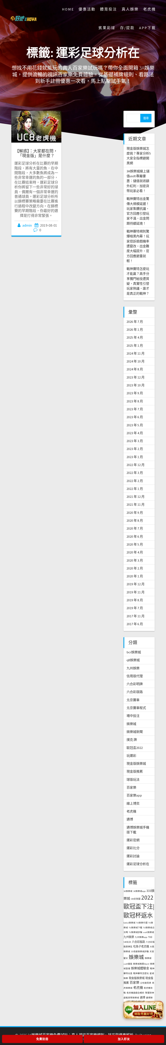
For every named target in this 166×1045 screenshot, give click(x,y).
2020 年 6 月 (135, 536)
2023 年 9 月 (135, 393)
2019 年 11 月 (136, 592)
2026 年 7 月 (135, 322)
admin (27, 225)
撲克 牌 (132, 740)
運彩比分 (133, 848)
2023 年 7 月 (135, 409)
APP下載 (147, 28)
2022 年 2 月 (135, 481)
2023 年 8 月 (135, 401)
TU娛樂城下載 (135, 927)
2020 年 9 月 (135, 513)
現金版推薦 (135, 771)
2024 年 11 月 (136, 353)
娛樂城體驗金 (140, 968)
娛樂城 (131, 724)
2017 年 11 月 (136, 616)
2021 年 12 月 (136, 497)
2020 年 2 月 (135, 568)
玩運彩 (131, 756)
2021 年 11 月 (136, 504)
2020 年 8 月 (135, 520)
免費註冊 (42, 1039)
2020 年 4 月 (135, 552)
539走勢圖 (135, 899)
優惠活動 (87, 9)
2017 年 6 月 (135, 624)
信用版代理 (135, 676)
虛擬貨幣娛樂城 (131, 997)
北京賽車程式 (136, 708)
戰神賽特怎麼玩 (141, 973)
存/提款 (127, 28)
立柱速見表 (145, 983)
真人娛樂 (130, 9)
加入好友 (124, 1039)
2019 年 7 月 (135, 608)
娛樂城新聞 (135, 732)
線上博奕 (133, 803)
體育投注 (108, 9)
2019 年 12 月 (136, 584)
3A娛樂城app (139, 891)
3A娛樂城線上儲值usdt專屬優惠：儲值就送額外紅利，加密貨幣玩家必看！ (138, 181)
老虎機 (149, 9)
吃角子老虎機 (141, 946)
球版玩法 (133, 779)
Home (68, 9)
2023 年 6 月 (135, 417)
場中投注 (133, 716)
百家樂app (134, 795)
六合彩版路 (135, 692)
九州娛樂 (133, 668)
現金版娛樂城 (136, 763)
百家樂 (131, 787)
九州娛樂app (141, 937)
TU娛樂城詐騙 (135, 932)
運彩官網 (133, 840)
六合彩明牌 (135, 684)
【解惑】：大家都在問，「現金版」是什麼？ (36, 153)
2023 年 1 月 (135, 457)
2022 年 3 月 (135, 473)
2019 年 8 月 (135, 600)
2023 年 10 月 (136, 385)
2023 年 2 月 (135, 449)
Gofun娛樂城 (129, 922)
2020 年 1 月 (135, 576)
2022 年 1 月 (135, 489)
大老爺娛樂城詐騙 (140, 951)
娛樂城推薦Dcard (141, 964)
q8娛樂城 (133, 660)
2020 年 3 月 (135, 560)
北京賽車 (133, 700)
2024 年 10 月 (136, 361)
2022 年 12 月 (136, 465)
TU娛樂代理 (142, 922)
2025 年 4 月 (135, 337)
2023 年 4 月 (135, 433)
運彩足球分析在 (138, 864)
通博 (130, 819)
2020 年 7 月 (135, 528)
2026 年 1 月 (135, 329)
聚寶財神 (149, 993)
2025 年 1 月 (135, 345)
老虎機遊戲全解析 (135, 993)
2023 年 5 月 (135, 425)
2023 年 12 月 (136, 377)
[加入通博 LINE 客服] (143, 1010)
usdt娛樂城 (148, 932)
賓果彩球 (106, 28)
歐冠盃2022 (135, 748)
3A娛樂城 (127, 891)
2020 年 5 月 (135, 544)
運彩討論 (133, 856)
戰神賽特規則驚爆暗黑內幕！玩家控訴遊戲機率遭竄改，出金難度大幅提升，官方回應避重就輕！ (138, 246)
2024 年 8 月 (135, 369)
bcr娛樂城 (134, 652)
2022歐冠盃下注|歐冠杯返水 (138, 906)
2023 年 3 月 (135, 441)
